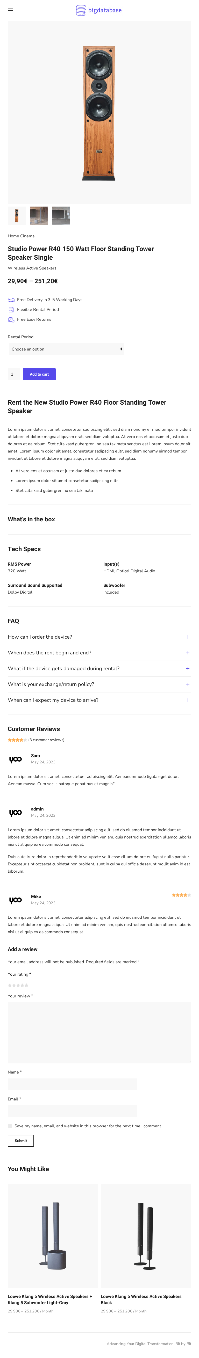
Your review (20, 996)
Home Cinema (21, 236)
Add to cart (39, 374)
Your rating (19, 974)
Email (14, 1099)
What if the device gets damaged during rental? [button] (63, 668)
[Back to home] (99, 10)
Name (15, 1072)
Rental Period (20, 337)
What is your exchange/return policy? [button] (51, 684)
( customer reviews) (46, 739)
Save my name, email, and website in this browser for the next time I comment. (88, 1126)
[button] (10, 10)
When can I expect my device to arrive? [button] (53, 700)
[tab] (17, 216)
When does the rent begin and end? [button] (49, 652)
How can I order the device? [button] (40, 636)
